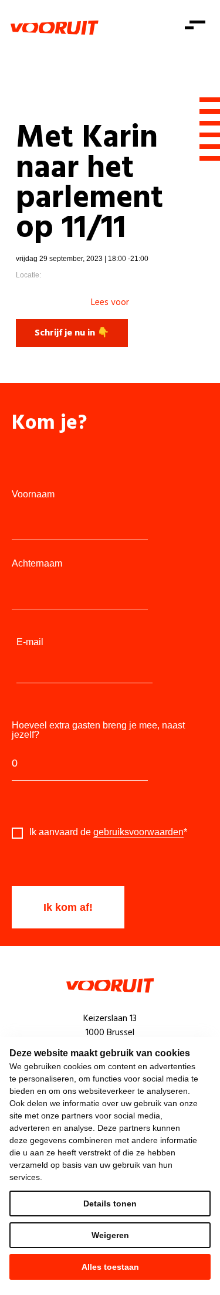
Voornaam (33, 494)
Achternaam (37, 563)
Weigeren (110, 1235)
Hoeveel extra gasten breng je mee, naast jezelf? (98, 730)
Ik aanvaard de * (108, 832)
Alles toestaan (110, 1267)
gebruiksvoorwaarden (138, 832)
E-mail (29, 642)
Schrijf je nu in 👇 (72, 333)
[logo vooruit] (55, 28)
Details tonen (110, 1203)
